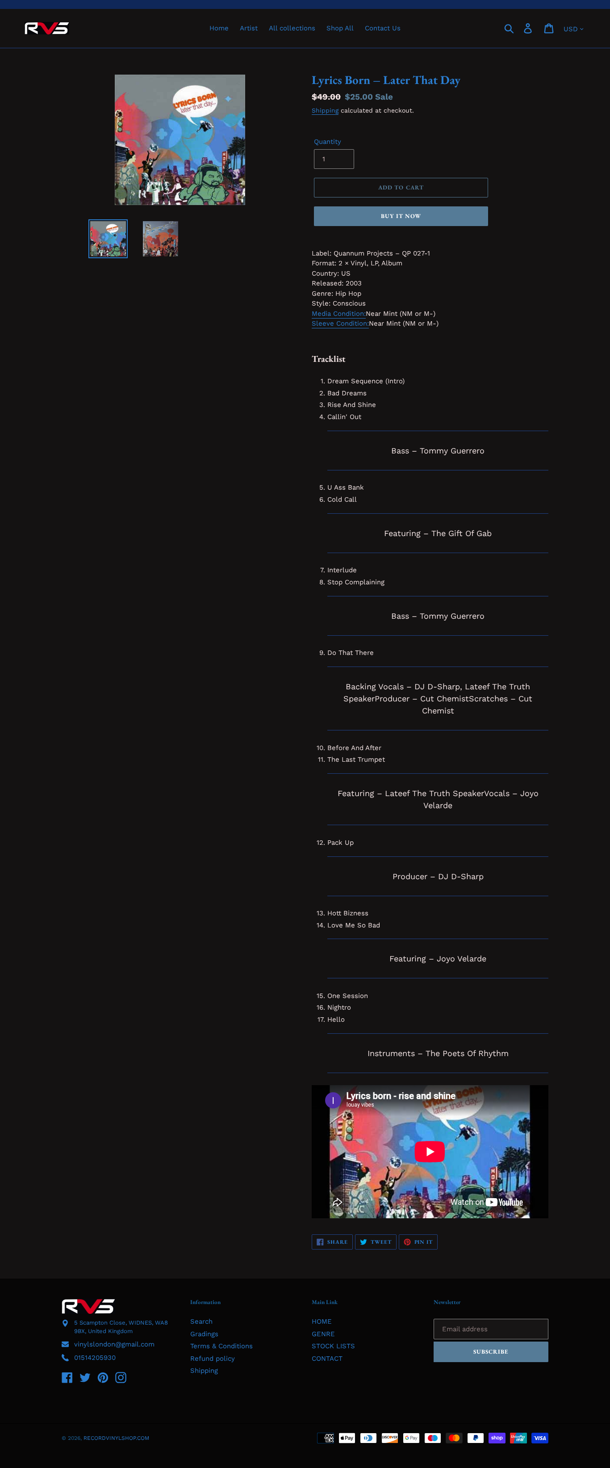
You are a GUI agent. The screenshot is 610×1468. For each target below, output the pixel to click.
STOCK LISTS (333, 1346)
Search (201, 1321)
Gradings (204, 1334)
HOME (322, 1321)
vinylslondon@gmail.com (114, 1344)
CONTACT (327, 1359)
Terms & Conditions (221, 1346)
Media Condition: (339, 314)
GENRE (323, 1334)
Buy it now (401, 216)
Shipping (325, 110)
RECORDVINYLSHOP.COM (116, 1438)
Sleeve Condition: (340, 323)
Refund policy (212, 1359)
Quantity (327, 142)
